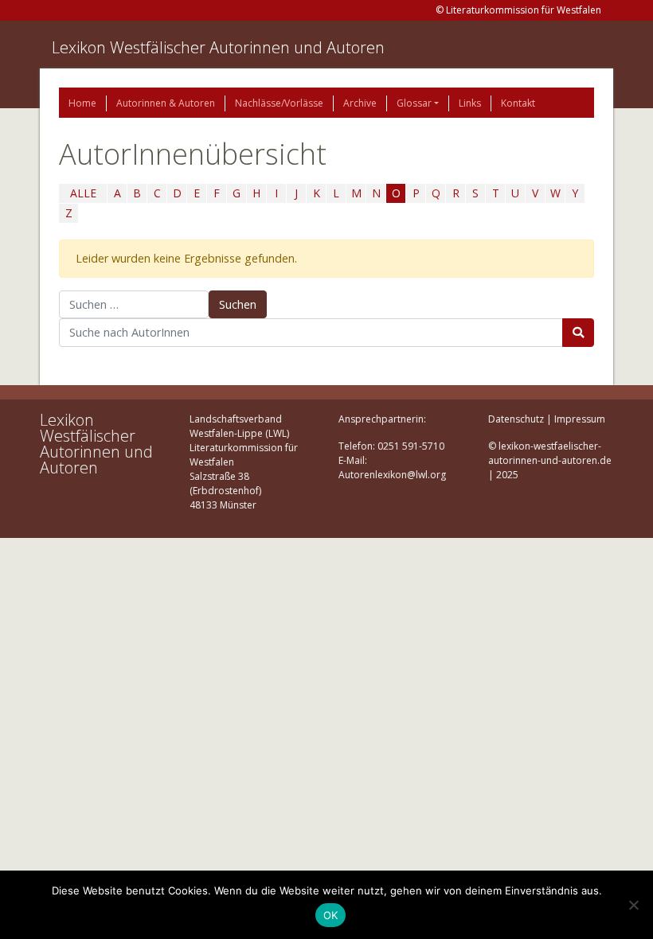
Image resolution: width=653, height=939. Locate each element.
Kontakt (518, 103)
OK (330, 915)
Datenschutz (516, 419)
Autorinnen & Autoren (165, 103)
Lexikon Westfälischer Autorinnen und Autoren (218, 47)
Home (82, 103)
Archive (360, 103)
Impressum (579, 419)
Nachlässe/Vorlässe (279, 103)
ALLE (83, 193)
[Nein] (633, 905)
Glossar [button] (414, 103)
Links (470, 103)
